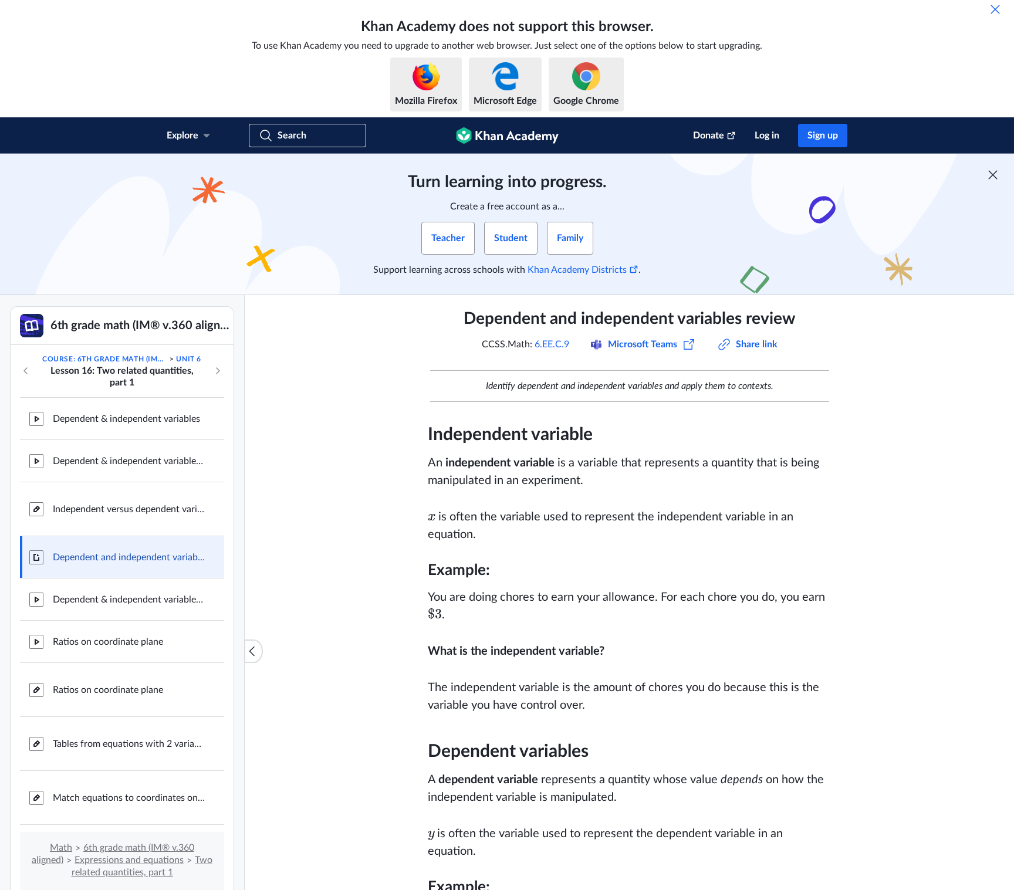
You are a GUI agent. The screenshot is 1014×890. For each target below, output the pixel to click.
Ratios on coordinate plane (108, 642)
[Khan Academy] (507, 135)
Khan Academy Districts (577, 270)
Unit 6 (188, 359)
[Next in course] (218, 371)
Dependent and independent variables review (129, 557)
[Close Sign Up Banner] (993, 175)
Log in (767, 135)
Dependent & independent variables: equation (129, 461)
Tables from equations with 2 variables (129, 744)
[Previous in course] (26, 371)
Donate (708, 135)
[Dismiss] (995, 9)
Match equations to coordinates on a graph (129, 798)
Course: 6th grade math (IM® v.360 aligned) (105, 359)
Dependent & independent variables (126, 419)
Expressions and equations (129, 860)
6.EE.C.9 (552, 344)
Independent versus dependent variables (129, 509)
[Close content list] (253, 651)
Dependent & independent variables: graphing (129, 599)
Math (61, 847)
